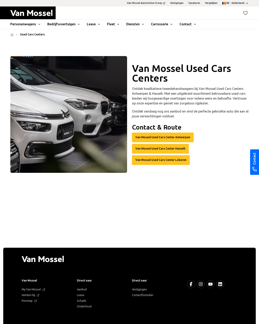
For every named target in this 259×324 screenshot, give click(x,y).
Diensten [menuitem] (133, 24)
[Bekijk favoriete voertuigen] (245, 13)
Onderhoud (84, 306)
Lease (80, 295)
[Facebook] (191, 284)
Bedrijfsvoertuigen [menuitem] (61, 24)
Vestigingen (139, 289)
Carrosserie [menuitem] (159, 24)
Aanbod (82, 289)
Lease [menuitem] (91, 24)
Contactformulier (142, 295)
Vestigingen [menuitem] (177, 3)
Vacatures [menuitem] (194, 3)
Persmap (27, 301)
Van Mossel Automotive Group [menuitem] (144, 3)
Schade (81, 301)
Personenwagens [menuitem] (23, 24)
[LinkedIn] (220, 284)
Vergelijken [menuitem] (211, 3)
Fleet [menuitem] (111, 24)
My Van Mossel (31, 289)
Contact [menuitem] (185, 24)
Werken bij (28, 295)
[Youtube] (210, 284)
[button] (245, 13)
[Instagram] (201, 284)
